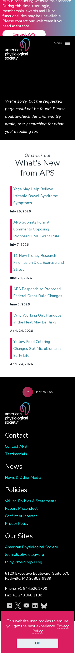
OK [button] (37, 643)
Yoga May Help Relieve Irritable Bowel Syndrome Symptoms (35, 195)
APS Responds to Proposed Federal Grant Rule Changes (37, 292)
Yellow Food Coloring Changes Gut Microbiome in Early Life (37, 348)
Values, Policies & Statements (30, 500)
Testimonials (16, 453)
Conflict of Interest (21, 516)
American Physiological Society (31, 547)
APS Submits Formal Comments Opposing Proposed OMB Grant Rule (36, 229)
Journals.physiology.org (24, 554)
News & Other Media (23, 477)
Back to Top (44, 392)
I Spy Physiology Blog (23, 562)
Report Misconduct (21, 508)
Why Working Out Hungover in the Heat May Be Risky (38, 319)
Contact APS (24, 34)
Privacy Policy (16, 523)
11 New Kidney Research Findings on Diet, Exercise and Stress (38, 262)
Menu (58, 43)
